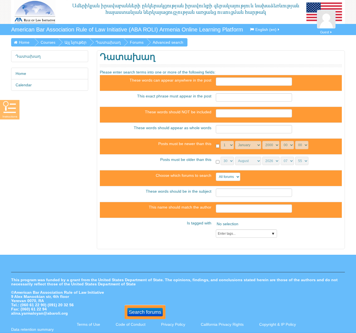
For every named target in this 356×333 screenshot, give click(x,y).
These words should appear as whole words (172, 128)
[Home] (178, 12)
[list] (278, 225)
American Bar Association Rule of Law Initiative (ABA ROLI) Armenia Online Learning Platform (127, 29)
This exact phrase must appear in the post (174, 96)
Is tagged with (199, 223)
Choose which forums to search (183, 175)
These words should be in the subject (178, 191)
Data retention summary (32, 329)
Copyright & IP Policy (277, 324)
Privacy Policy (173, 324)
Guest (324, 32)
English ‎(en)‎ (265, 29)
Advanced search (168, 42)
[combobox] (246, 233)
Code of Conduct (130, 324)
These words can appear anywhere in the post (170, 80)
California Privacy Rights (223, 324)
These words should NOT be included (178, 112)
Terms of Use (88, 324)
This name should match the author (180, 207)
